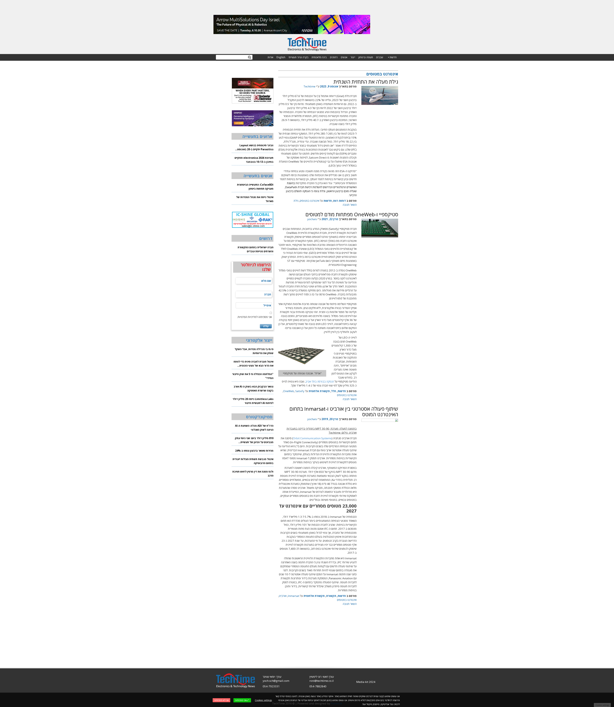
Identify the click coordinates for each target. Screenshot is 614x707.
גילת (296, 201)
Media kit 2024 (365, 682)
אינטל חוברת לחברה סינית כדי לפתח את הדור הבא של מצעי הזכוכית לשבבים (253, 364)
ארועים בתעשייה (257, 136)
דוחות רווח (339, 201)
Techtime (309, 86)
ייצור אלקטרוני (259, 340)
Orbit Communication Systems (312, 438)
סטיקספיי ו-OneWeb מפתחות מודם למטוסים (351, 214)
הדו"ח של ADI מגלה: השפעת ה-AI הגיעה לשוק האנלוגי (254, 427)
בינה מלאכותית (319, 57)
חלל (333, 391)
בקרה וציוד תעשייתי (298, 57)
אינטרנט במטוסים (309, 201)
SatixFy (299, 391)
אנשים (344, 57)
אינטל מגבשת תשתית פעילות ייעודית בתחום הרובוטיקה (252, 461)
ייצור (352, 57)
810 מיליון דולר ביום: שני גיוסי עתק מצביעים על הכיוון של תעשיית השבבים (254, 440)
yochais (312, 219)
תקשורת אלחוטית (319, 391)
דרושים (265, 238)
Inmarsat (293, 596)
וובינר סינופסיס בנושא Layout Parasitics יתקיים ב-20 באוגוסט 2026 (255, 147)
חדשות (393, 57)
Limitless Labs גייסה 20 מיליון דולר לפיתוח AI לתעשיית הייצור (253, 401)
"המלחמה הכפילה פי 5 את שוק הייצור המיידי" (252, 376)
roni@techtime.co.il (321, 681)
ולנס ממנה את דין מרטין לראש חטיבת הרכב (252, 473)
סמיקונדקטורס (259, 416)
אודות (270, 57)
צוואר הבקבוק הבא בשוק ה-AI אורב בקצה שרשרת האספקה (253, 388)
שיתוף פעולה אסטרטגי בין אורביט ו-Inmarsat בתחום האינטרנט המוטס (343, 411)
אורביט (283, 596)
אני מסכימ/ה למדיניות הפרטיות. (254, 317)
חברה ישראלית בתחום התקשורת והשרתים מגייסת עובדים (255, 249)
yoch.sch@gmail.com (276, 681)
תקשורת (331, 596)
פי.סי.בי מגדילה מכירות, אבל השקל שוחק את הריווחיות (254, 351)
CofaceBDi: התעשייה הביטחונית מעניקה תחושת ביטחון (255, 186)
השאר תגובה (350, 205)
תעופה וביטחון (365, 57)
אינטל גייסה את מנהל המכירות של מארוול (254, 199)
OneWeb (288, 391)
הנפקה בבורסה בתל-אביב (319, 381)
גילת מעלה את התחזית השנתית (366, 81)
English (280, 57)
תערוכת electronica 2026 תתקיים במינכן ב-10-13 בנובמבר (254, 160)
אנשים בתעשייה (258, 175)
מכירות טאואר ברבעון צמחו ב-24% (254, 450)
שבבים (379, 57)
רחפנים (334, 57)
